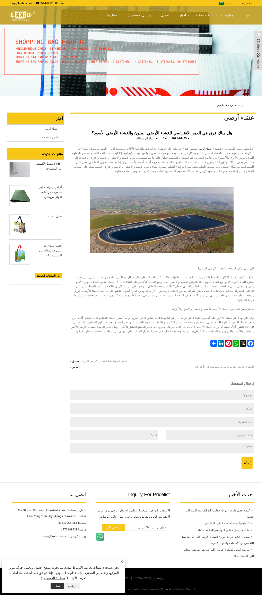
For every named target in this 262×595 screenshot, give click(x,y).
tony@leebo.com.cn (55, 536)
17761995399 (70, 529)
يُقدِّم (247, 463)
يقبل (57, 585)
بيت (246, 15)
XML (126, 577)
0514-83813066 (68, 522)
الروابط (160, 577)
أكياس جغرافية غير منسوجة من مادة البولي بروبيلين (50, 192)
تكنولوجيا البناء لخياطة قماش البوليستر (227, 523)
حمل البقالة (55, 216)
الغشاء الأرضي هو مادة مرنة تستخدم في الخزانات (224, 366)
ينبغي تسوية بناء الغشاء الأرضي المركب (103, 361)
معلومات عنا (224, 15)
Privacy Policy (142, 577)
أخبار (182, 15)
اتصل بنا (112, 15)
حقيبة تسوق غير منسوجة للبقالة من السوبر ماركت (50, 250)
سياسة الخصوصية (53, 578)
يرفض (72, 585)
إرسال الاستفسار (139, 15)
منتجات (201, 15)
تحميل (165, 15)
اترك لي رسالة (145, 138)
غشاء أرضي (205, 148)
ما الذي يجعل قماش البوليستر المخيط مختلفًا (223, 530)
